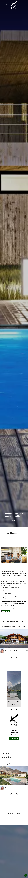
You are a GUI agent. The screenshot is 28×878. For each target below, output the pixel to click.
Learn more (6, 611)
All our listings (14, 738)
